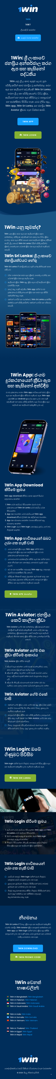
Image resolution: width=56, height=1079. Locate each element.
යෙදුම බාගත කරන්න (30, 37)
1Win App (28, 121)
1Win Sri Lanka (22, 778)
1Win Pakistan (31, 1000)
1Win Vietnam (31, 1020)
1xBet (28, 24)
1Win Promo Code (30, 957)
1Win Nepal (27, 1034)
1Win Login (29, 135)
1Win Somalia (31, 1017)
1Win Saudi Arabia (36, 1006)
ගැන (41, 1068)
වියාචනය (34, 1068)
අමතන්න (47, 1068)
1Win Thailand (31, 1028)
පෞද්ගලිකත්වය (11, 1068)
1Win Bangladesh (35, 996)
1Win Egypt (27, 1031)
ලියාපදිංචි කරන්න (28, 30)
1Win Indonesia (32, 1003)
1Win (28, 19)
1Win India (26, 1014)
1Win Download (28, 948)
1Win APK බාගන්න (22, 594)
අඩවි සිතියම (23, 1068)
